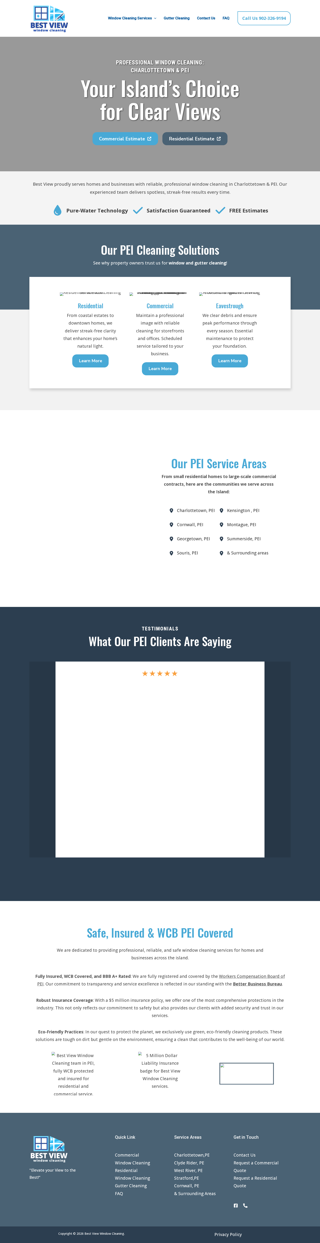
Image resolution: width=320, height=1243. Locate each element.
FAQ (226, 18)
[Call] (245, 1205)
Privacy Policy (228, 1234)
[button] (154, 18)
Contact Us (206, 18)
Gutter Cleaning (177, 18)
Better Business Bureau (257, 984)
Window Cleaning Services (130, 18)
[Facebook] (236, 1205)
